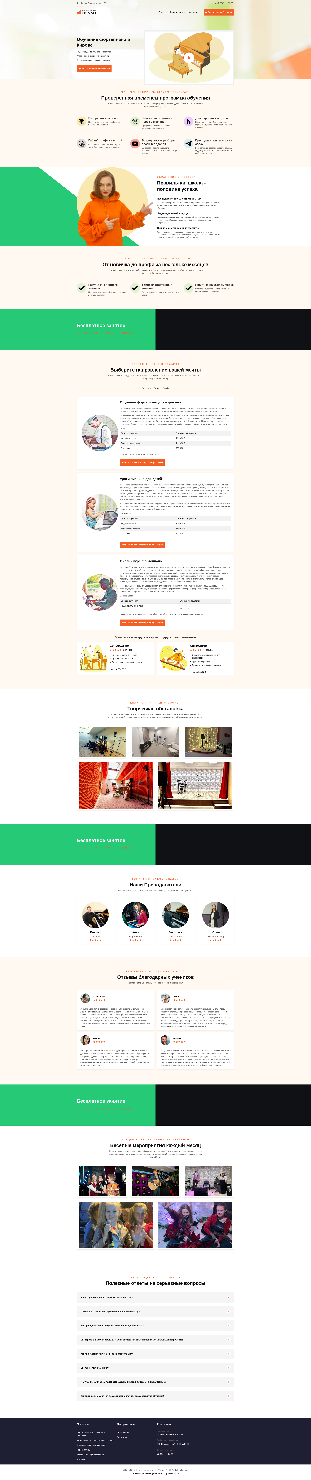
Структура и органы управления (91, 1445)
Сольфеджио (123, 1432)
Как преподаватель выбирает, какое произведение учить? (112, 1325)
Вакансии (81, 1460)
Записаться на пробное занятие (94, 68)
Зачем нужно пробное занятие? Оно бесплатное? (108, 1297)
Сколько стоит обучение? (95, 1368)
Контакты (192, 12)
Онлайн (166, 388)
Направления (176, 12)
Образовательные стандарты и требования (91, 1433)
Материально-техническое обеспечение (95, 1440)
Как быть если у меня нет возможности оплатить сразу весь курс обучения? (122, 1396)
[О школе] (188, 57)
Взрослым (146, 388)
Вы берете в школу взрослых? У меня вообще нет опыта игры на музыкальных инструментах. (132, 1340)
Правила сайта (172, 1474)
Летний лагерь (83, 1450)
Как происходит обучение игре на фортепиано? (107, 1354)
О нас (161, 12)
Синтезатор (122, 1437)
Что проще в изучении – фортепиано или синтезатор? (110, 1311)
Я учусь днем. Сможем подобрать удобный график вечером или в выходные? (123, 1382)
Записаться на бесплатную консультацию (142, 462)
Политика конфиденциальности (147, 1474)
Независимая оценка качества (90, 1455)
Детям (157, 388)
